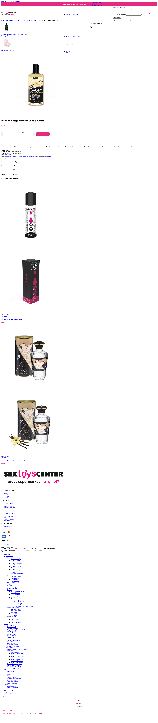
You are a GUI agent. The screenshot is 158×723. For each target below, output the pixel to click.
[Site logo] (9, 20)
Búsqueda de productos (96, 23)
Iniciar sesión (117, 17)
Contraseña (119, 14)
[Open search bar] (90, 22)
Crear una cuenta (121, 7)
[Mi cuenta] (131, 4)
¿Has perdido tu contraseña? (120, 20)
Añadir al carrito (43, 134)
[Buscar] (91, 27)
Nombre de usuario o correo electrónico (127, 10)
